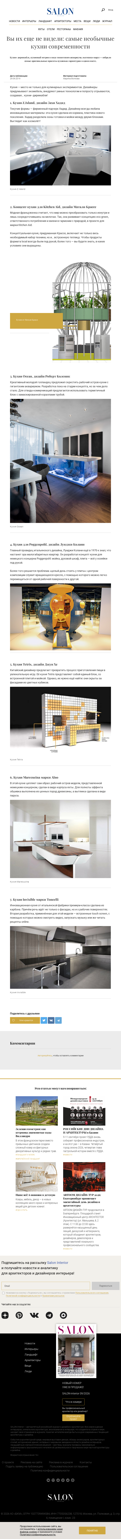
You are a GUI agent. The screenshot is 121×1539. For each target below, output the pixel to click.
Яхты (41, 29)
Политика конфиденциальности (50, 1470)
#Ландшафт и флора (25, 1155)
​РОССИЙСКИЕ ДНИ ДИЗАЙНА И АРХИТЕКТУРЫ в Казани (83, 1130)
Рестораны (64, 29)
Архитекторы (62, 21)
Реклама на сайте (31, 1462)
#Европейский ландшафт (28, 1159)
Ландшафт (45, 21)
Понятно (92, 1530)
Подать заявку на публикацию (24, 1466)
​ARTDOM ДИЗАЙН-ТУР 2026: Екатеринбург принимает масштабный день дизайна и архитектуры (82, 1200)
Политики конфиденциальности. (38, 1534)
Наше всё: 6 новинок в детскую (35, 1195)
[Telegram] (58, 1020)
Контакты (86, 1462)
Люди (96, 21)
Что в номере (73, 1401)
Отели (51, 29)
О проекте (8, 1462)
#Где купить (21, 1210)
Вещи (87, 21)
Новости (14, 21)
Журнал (107, 21)
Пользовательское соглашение (69, 1466)
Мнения (78, 29)
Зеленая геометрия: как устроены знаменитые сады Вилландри (33, 1132)
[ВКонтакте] (51, 1020)
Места (77, 21)
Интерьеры (29, 21)
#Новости (67, 1155)
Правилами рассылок (53, 1296)
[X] (44, 1020)
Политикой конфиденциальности (23, 1296)
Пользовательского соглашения (92, 1293)
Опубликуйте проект (73, 1417)
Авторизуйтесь (45, 1055)
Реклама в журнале (61, 1462)
